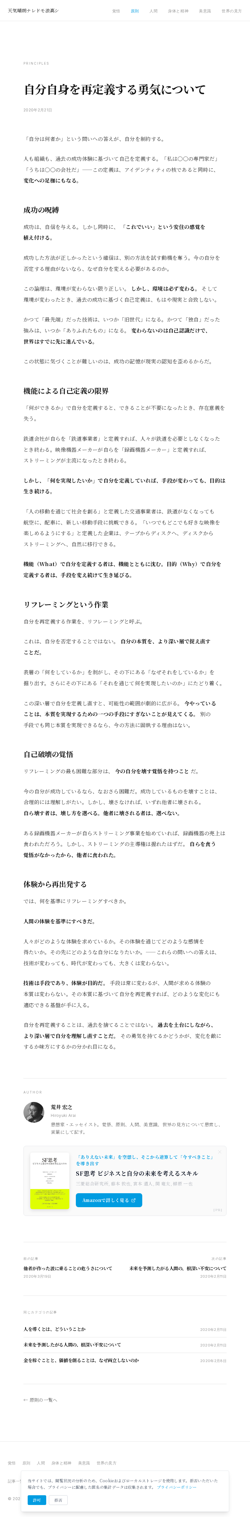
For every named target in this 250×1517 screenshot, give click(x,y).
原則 (135, 10)
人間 (153, 10)
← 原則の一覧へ (40, 1400)
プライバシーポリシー (177, 1487)
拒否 (58, 1500)
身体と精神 (178, 10)
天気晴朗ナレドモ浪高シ (33, 10)
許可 (37, 1500)
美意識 (205, 10)
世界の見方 (232, 10)
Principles (36, 63)
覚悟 (116, 10)
